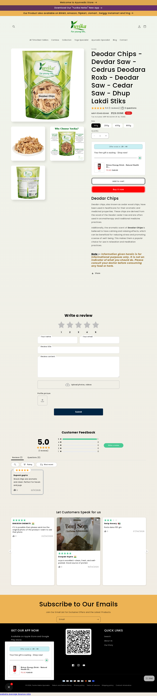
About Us (108, 641)
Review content (48, 356)
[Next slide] (146, 551)
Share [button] (97, 273)
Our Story (108, 645)
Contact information (123, 685)
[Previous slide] (10, 551)
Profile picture (44, 393)
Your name (46, 336)
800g (128, 125)
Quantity (94, 131)
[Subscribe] (97, 619)
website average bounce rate (15, 694)
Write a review (113, 445)
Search (107, 636)
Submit (78, 412)
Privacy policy (79, 685)
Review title (46, 346)
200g (106, 125)
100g (96, 125)
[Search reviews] (15, 464)
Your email (88, 336)
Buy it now (118, 189)
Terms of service (93, 685)
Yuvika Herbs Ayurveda (41, 685)
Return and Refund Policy (62, 685)
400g (117, 125)
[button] (13, 26)
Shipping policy (108, 685)
